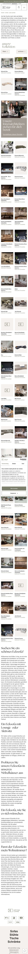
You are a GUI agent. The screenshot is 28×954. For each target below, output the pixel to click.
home (2, 12)
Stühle (14, 935)
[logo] (14, 910)
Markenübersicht (14, 950)
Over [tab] (23, 463)
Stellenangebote (14, 952)
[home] (8, 7)
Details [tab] (14, 463)
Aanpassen (13, 493)
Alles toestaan (14, 488)
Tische (14, 938)
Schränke (14, 942)
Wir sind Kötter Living (14, 948)
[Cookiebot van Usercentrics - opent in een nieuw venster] (20, 460)
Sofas (14, 931)
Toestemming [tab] (5, 463)
